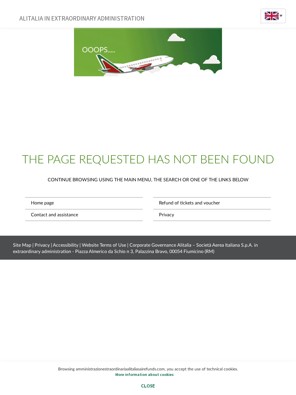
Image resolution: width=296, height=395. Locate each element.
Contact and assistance (54, 215)
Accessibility (65, 245)
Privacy (166, 215)
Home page (42, 203)
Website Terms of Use (104, 245)
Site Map (22, 245)
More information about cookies (144, 374)
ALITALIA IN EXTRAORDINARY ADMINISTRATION (82, 18)
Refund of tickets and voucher (189, 203)
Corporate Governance (153, 245)
